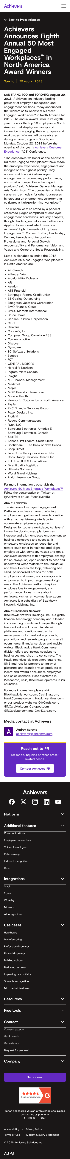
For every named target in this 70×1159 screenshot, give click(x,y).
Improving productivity (17, 974)
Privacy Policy (34, 1129)
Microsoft (9, 907)
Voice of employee (15, 847)
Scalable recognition (16, 981)
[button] (35, 814)
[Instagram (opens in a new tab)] (35, 802)
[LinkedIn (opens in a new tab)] (46, 802)
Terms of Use (12, 1134)
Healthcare (10, 932)
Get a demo (11, 1043)
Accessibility (11, 1129)
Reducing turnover (15, 967)
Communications (14, 833)
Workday (9, 900)
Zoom (7, 893)
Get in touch (11, 1036)
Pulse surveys (12, 854)
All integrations (13, 914)
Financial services (15, 953)
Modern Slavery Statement (42, 1134)
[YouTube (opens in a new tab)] (58, 802)
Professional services (16, 946)
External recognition (16, 861)
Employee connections (17, 840)
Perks (7, 868)
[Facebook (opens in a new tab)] (12, 802)
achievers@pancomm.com (34, 734)
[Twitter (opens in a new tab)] (23, 802)
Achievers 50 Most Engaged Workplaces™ (33, 489)
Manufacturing (13, 939)
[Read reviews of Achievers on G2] (35, 1095)
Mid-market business (16, 988)
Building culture (13, 960)
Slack (7, 886)
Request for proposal (16, 1050)
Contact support (14, 1029)
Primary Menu (63, 6)
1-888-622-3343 (35, 1118)
